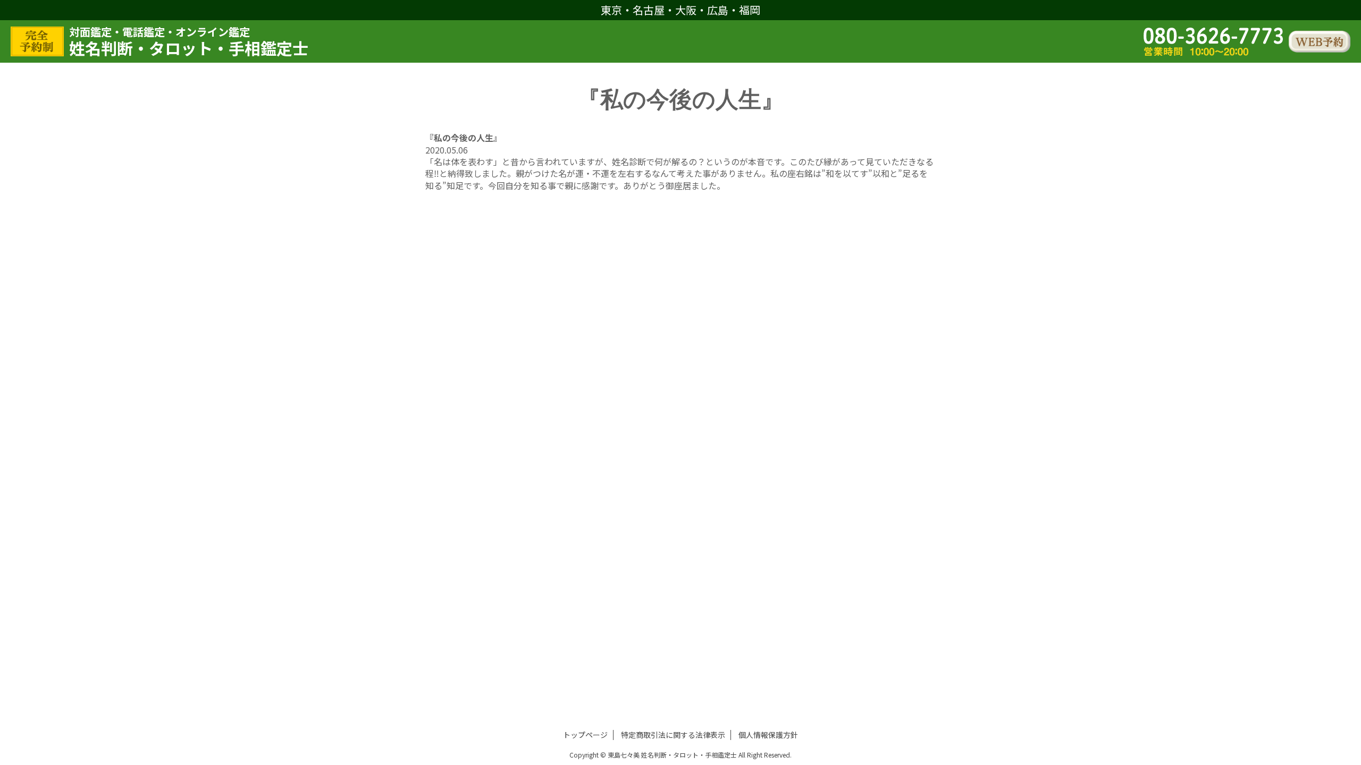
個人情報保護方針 (768, 734)
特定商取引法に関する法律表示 (673, 734)
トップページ (585, 734)
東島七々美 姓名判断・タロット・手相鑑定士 (672, 754)
